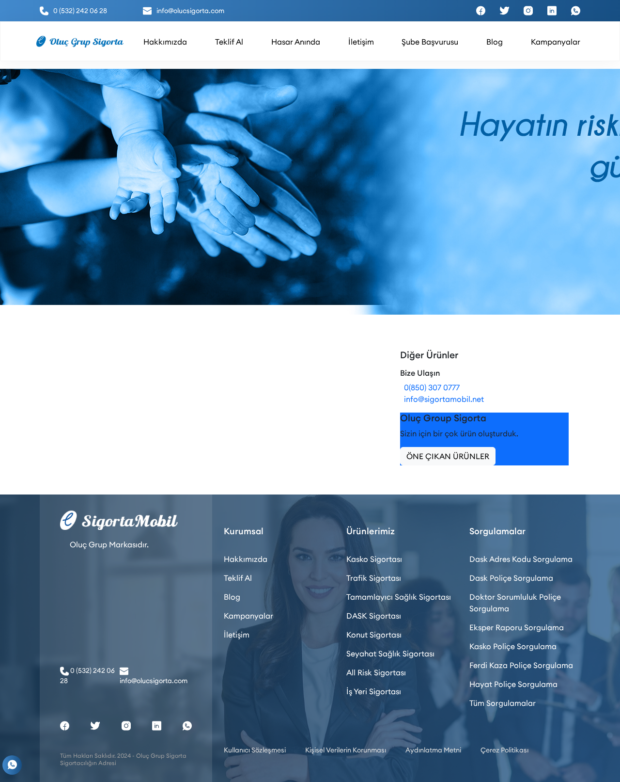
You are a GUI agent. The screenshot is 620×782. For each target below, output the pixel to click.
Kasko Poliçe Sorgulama (513, 646)
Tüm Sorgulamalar (502, 703)
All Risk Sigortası (376, 672)
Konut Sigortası (374, 634)
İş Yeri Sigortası (373, 691)
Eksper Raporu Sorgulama (516, 627)
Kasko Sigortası (374, 559)
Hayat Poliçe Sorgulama (513, 684)
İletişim (236, 634)
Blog (232, 597)
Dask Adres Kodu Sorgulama (521, 559)
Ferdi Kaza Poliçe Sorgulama (521, 665)
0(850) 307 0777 (430, 387)
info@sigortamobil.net (442, 399)
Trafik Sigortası (373, 578)
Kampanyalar (248, 616)
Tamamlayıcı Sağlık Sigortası (398, 597)
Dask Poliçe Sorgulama (511, 578)
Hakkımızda (245, 559)
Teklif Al (238, 578)
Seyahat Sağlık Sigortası (390, 653)
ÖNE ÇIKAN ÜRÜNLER (447, 456)
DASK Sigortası (373, 616)
